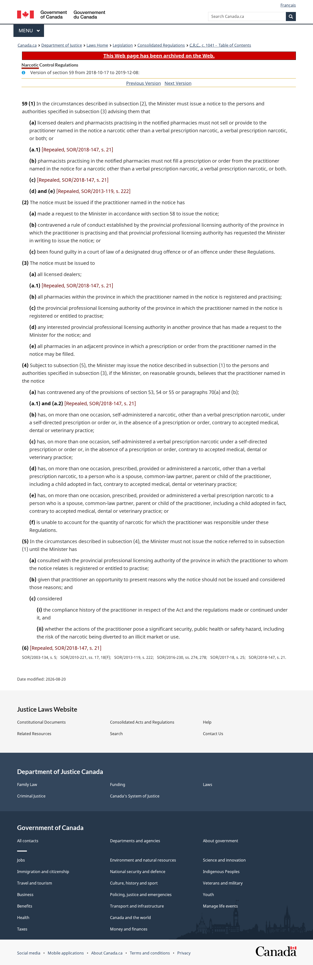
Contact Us (213, 733)
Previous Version (143, 83)
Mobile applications (66, 953)
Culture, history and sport (134, 883)
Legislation (123, 45)
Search (116, 733)
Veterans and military (223, 883)
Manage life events (220, 906)
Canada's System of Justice (134, 796)
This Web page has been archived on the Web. (159, 55)
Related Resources (34, 733)
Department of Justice (61, 45)
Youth (208, 894)
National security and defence (137, 871)
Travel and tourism (34, 883)
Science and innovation (224, 860)
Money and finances (128, 929)
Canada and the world (130, 917)
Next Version (178, 83)
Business (25, 894)
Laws (207, 784)
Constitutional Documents (41, 722)
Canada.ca (27, 45)
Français (288, 5)
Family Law (27, 784)
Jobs (21, 860)
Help (207, 722)
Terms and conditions (150, 953)
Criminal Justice (31, 796)
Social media (28, 953)
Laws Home (97, 45)
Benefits (24, 906)
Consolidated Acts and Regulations (142, 722)
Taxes (22, 929)
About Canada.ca (107, 953)
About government (220, 840)
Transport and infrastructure (137, 906)
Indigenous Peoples (221, 871)
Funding (117, 784)
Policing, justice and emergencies (141, 894)
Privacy (183, 953)
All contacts (27, 840)
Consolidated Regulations (161, 45)
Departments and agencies (135, 840)
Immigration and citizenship (43, 871)
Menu (26, 30)
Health (23, 917)
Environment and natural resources (143, 860)
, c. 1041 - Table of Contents (220, 45)
